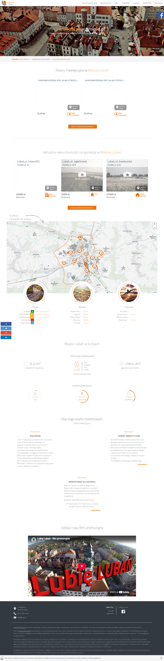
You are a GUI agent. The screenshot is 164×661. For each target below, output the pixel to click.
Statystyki (125, 3)
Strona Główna (24, 59)
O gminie (136, 3)
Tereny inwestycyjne (89, 3)
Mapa (116, 3)
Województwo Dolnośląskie (41, 59)
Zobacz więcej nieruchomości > (82, 126)
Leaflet (155, 292)
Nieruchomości (105, 3)
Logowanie (158, 3)
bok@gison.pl (22, 617)
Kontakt (110, 611)
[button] (6, 324)
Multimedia (147, 3)
